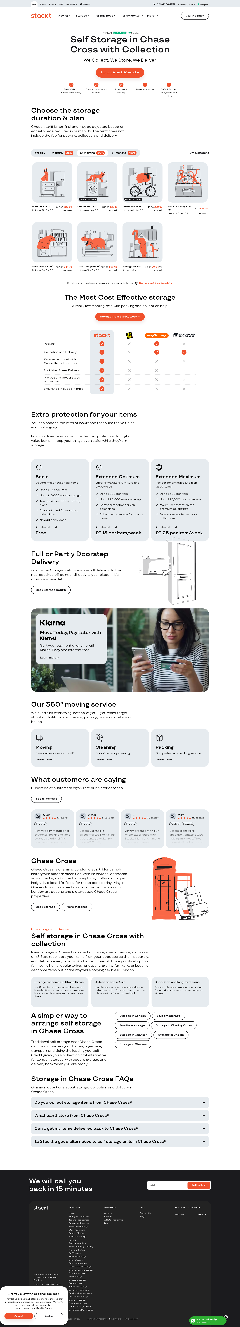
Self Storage (75, 1253)
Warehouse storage (78, 1296)
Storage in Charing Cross (174, 1025)
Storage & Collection (79, 1216)
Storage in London (132, 1016)
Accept (18, 1316)
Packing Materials (77, 1243)
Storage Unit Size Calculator (156, 283)
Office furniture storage (80, 1266)
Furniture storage (132, 1025)
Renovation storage (78, 1226)
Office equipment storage (81, 1270)
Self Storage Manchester (81, 1310)
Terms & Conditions (97, 1319)
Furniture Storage (77, 1236)
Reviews (108, 1216)
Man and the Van (77, 1250)
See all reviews (46, 798)
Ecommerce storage (79, 1290)
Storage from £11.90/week (118, 316)
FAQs (142, 1216)
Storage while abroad (79, 1223)
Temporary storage (78, 1286)
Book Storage (45, 907)
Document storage (78, 1263)
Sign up (202, 1215)
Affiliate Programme (113, 1220)
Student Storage (77, 1230)
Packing (72, 1240)
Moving (72, 1213)
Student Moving (76, 1233)
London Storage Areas (80, 1306)
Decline (49, 1316)
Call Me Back (195, 15)
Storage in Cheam (171, 1034)
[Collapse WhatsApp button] (226, 1317)
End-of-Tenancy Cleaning (81, 1246)
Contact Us (145, 1213)
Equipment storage (78, 1303)
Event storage (75, 1283)
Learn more (48, 658)
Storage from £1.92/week (119, 72)
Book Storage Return (51, 590)
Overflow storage (77, 1273)
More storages (77, 907)
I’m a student (199, 153)
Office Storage (76, 1260)
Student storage (168, 1016)
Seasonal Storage (77, 1280)
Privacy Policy (115, 1319)
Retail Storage (75, 1276)
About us (108, 1213)
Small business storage (80, 1293)
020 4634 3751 (166, 4)
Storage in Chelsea (133, 1044)
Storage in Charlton (133, 1034)
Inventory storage (78, 1300)
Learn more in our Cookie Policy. (34, 1308)
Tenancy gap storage (79, 1220)
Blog (106, 1223)
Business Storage (77, 1256)
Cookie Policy (131, 1319)
